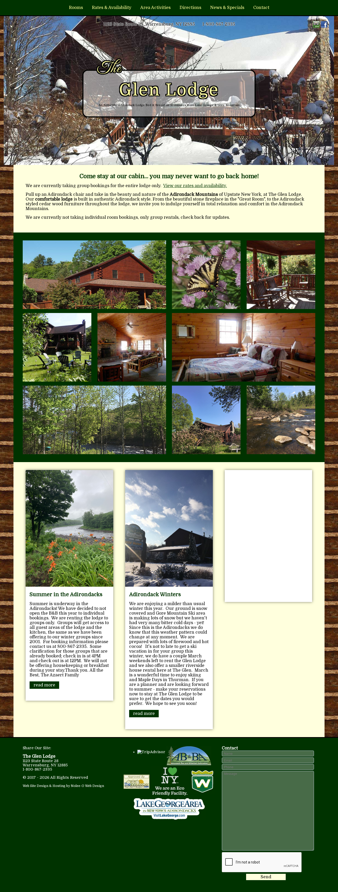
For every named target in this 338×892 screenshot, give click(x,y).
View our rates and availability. (195, 185)
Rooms (76, 7)
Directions (190, 7)
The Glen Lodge (39, 756)
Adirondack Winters (155, 594)
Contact (261, 7)
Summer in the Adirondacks (66, 594)
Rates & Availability (111, 7)
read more (44, 685)
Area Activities (155, 7)
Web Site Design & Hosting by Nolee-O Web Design (63, 786)
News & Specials (227, 7)
